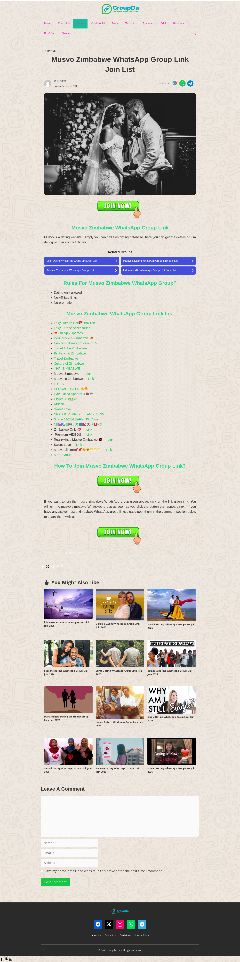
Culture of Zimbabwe (69, 363)
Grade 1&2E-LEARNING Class (76, 419)
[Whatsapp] (10, 959)
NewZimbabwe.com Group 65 (75, 343)
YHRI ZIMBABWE (67, 368)
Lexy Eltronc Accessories (72, 328)
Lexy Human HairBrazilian (74, 323)
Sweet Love (62, 409)
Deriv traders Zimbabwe (71, 338)
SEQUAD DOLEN (67, 389)
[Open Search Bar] (194, 33)
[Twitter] (6, 959)
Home (47, 23)
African (59, 404)
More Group (63, 455)
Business (148, 23)
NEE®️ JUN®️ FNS (78, 424)
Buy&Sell (49, 33)
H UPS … (61, 384)
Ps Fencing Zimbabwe (70, 353)
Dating (80, 23)
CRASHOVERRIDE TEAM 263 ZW (79, 414)
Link (88, 373)
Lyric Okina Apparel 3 (70, 394)
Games (66, 33)
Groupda (61, 81)
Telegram (130, 23)
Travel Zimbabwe (66, 358)
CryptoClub (62, 399)
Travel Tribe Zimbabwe (70, 348)
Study (115, 23)
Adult (163, 23)
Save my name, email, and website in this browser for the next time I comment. (103, 871)
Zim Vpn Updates (70, 333)
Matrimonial (98, 23)
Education (64, 23)
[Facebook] (1, 959)
